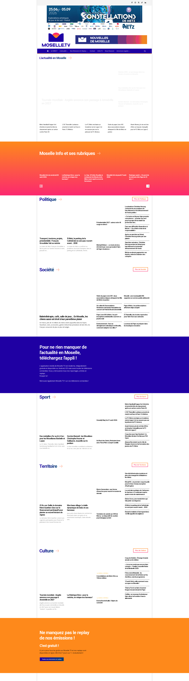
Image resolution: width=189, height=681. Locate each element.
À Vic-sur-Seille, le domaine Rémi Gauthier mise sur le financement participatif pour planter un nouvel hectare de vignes (51, 510)
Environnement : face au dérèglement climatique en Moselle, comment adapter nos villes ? (108, 326)
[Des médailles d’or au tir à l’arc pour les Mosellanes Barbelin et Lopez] (133, 84)
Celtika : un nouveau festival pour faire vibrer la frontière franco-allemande (136, 596)
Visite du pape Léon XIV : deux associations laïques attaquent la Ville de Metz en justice (109, 298)
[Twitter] (138, 2)
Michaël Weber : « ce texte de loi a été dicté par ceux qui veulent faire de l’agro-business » (108, 247)
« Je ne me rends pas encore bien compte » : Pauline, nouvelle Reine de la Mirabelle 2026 (136, 566)
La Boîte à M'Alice (102, 573)
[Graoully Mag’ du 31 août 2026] (108, 410)
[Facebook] (132, 2)
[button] (144, 51)
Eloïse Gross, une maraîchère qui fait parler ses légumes (136, 500)
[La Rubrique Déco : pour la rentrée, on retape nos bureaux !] (72, 166)
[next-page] (147, 186)
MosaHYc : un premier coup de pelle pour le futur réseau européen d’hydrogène (137, 484)
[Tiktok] (142, 2)
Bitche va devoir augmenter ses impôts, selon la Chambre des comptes (136, 254)
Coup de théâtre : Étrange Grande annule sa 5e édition (136, 559)
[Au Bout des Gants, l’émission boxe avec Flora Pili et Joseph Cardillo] (108, 431)
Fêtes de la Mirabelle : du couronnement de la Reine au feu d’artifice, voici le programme (136, 575)
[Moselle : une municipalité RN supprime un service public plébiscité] (136, 285)
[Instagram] (135, 2)
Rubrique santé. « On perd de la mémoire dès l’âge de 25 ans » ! (139, 177)
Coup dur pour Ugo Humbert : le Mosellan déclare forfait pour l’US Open (136, 436)
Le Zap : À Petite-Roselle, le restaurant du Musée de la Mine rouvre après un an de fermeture (93, 178)
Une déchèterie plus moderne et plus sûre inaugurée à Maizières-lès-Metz (136, 475)
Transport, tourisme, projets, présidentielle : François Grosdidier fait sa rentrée (51, 240)
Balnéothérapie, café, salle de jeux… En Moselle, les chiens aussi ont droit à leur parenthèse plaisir (64, 318)
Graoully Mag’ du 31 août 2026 (106, 420)
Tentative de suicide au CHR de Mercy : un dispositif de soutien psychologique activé (107, 516)
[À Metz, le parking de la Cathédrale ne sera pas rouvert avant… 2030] (80, 221)
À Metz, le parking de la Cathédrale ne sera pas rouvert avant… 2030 (79, 240)
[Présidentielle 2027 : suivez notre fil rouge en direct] (108, 213)
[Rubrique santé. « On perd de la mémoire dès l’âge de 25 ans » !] (139, 166)
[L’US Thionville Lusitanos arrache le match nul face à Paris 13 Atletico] (71, 117)
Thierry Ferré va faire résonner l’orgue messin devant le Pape (135, 589)
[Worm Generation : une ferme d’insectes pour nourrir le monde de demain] (108, 479)
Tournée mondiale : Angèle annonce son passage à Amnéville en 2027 (50, 597)
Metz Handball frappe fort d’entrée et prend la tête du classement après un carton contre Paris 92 (137, 406)
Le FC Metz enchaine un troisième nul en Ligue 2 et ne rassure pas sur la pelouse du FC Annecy (137, 420)
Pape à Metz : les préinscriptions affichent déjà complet (135, 307)
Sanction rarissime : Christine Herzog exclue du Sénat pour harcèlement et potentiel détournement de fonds (135, 245)
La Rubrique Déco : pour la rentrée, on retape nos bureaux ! (71, 177)
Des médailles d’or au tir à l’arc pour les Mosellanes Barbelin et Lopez (52, 438)
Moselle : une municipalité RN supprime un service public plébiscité (136, 297)
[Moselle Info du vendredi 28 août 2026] (50, 166)
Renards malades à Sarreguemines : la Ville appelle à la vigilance (137, 513)
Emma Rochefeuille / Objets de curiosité (107, 602)
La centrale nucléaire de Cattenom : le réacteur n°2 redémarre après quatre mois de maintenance (137, 492)
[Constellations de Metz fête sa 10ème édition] (108, 563)
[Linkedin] (145, 2)
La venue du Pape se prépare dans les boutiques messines (136, 325)
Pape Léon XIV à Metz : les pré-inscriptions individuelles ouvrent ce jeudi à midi (108, 317)
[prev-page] (41, 186)
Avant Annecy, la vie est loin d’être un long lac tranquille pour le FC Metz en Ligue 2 (140, 127)
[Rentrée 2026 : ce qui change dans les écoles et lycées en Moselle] (133, 68)
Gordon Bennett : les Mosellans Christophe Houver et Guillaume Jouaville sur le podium (79, 439)
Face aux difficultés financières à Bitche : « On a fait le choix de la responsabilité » (136, 228)
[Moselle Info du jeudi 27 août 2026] (117, 166)
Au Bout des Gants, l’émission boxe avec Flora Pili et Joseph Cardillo (108, 442)
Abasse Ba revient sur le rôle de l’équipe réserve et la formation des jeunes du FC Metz (137, 444)
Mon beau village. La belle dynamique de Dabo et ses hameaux (77, 507)
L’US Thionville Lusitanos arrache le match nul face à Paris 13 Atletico (71, 127)
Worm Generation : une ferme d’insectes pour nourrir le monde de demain (108, 491)
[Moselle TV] (56, 40)
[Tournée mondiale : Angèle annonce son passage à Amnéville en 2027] (78, 84)
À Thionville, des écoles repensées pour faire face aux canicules (136, 316)
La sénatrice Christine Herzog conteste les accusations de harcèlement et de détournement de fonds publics (136, 210)
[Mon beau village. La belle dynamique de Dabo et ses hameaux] (80, 487)
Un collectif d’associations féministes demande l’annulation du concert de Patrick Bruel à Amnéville (108, 308)
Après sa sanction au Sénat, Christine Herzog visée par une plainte (135, 236)
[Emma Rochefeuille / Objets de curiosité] (108, 588)
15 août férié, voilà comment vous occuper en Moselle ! (136, 582)
